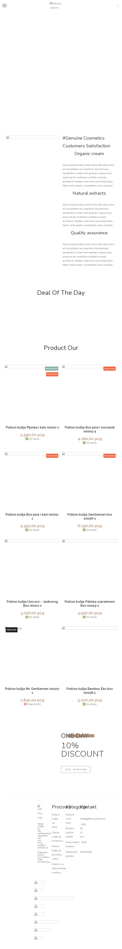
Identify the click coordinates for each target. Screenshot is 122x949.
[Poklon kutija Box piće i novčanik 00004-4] (89, 392)
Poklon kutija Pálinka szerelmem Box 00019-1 (89, 603)
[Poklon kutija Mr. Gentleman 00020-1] (32, 653)
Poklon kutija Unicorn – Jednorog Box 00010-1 (32, 603)
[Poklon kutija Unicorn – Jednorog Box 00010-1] (32, 566)
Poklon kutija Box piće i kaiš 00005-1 (32, 516)
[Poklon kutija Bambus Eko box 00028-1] (89, 653)
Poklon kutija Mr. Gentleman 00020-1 (32, 691)
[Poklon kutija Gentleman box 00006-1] (89, 479)
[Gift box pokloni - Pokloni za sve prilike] (58, 5)
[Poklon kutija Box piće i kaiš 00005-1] (32, 479)
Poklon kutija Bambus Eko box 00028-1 (90, 691)
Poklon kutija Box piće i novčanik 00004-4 (90, 429)
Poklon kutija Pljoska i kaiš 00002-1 (32, 427)
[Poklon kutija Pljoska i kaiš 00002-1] (32, 392)
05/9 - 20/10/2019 (75, 769)
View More (61, 325)
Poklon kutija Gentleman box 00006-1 (89, 516)
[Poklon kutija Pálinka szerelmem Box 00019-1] (89, 566)
